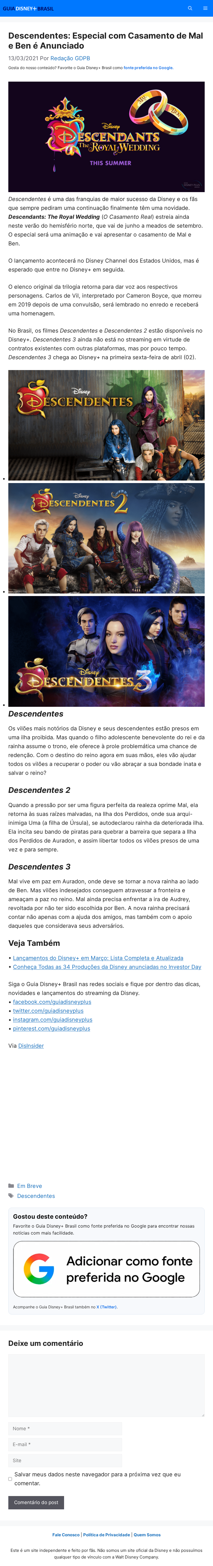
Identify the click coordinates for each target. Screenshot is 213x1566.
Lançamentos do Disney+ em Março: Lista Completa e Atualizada (98, 958)
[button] (190, 8)
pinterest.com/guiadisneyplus (51, 1028)
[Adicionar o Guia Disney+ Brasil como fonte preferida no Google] (106, 1269)
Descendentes (36, 1196)
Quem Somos (147, 1534)
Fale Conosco (66, 1534)
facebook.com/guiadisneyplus (52, 1002)
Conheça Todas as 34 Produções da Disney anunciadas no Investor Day (107, 967)
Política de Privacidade (106, 1534)
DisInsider (31, 1045)
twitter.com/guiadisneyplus (48, 1010)
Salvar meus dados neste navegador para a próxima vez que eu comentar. (97, 1479)
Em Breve (29, 1186)
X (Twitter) (107, 1306)
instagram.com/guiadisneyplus (52, 1019)
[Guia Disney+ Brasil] (35, 8)
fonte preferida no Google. (149, 67)
